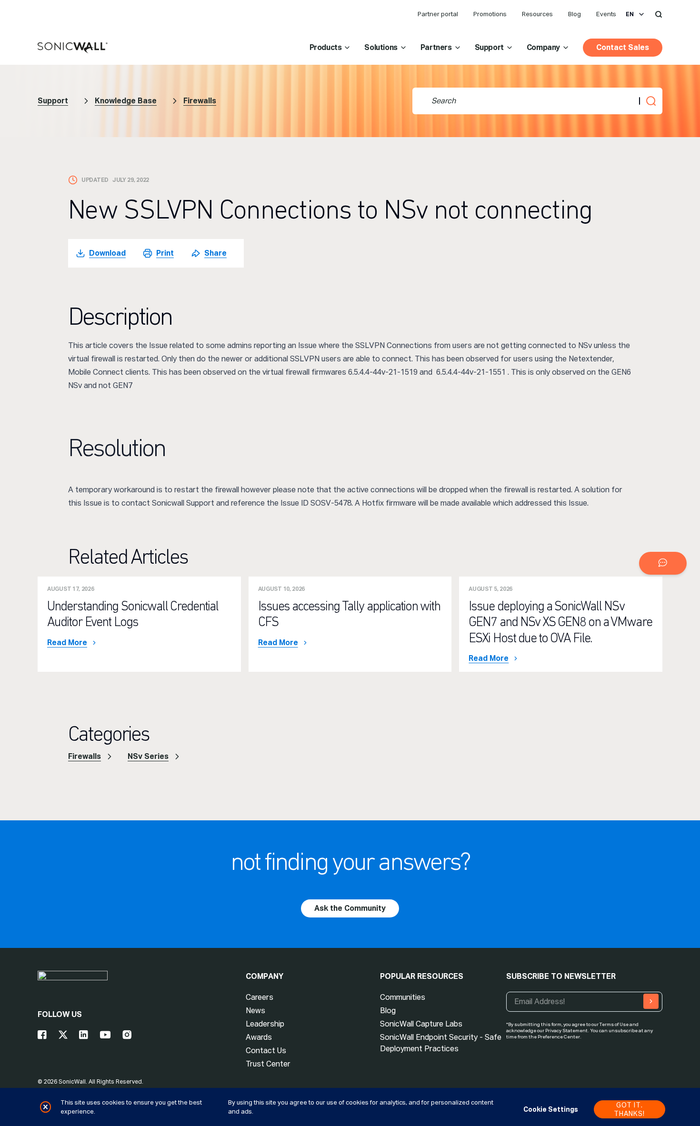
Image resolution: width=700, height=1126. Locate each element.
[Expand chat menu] (663, 563)
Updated (95, 180)
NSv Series (148, 756)
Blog (574, 14)
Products (326, 47)
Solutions (380, 47)
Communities (402, 997)
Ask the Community (350, 908)
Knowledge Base (126, 100)
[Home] (73, 48)
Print (165, 253)
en (630, 14)
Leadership (265, 1023)
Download (107, 253)
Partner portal (438, 14)
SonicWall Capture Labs (421, 1023)
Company (543, 47)
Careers (259, 997)
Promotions (490, 14)
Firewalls (199, 100)
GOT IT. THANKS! (629, 1109)
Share (215, 253)
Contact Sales (622, 47)
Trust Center (268, 1063)
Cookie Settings (550, 1109)
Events (606, 14)
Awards (259, 1037)
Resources (537, 14)
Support (489, 47)
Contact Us (266, 1050)
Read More (67, 643)
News (255, 1010)
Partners (436, 47)
